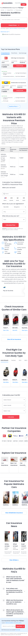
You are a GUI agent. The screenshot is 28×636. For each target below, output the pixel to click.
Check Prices (19, 65)
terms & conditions (13, 28)
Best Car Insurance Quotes (13, 465)
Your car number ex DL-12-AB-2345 (11, 19)
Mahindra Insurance (16, 513)
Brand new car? (5, 31)
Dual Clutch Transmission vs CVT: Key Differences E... (23, 545)
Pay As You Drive (8, 290)
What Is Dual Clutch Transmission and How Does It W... (15, 545)
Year (4, 219)
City (4, 211)
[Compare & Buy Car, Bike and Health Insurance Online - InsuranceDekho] (7, 3)
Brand (6, 193)
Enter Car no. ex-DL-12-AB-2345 (9, 626)
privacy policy (22, 28)
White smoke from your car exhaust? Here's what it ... (7, 545)
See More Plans (13, 106)
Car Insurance (16, 339)
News (16, 560)
